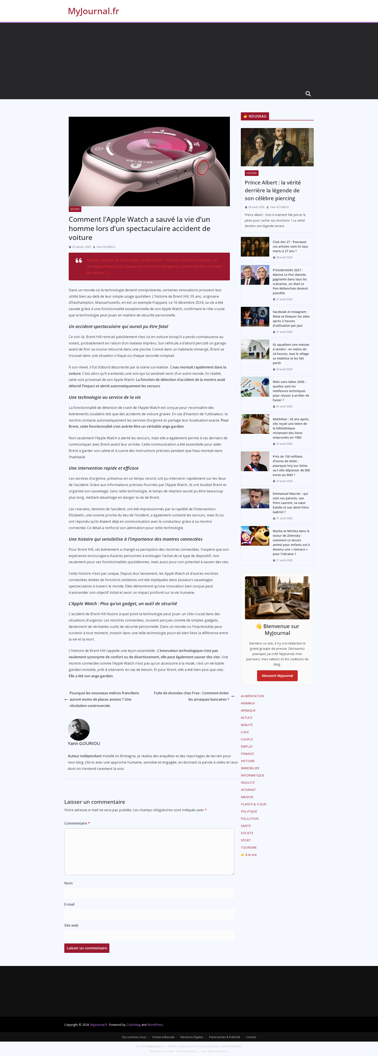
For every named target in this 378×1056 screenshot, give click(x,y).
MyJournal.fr (93, 11)
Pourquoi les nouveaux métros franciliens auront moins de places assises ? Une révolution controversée (104, 699)
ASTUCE (246, 718)
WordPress (155, 1025)
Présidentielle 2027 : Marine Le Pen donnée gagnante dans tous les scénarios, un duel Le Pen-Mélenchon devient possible (290, 281)
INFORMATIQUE (252, 775)
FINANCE (247, 754)
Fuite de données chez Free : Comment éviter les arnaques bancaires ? (191, 696)
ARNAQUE (248, 710)
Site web (71, 925)
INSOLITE (248, 782)
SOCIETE (75, 209)
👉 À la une (249, 855)
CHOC (245, 732)
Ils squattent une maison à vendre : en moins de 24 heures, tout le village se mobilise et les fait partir (291, 353)
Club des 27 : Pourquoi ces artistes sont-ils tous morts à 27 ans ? (290, 246)
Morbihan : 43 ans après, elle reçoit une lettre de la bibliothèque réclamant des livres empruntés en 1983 (291, 428)
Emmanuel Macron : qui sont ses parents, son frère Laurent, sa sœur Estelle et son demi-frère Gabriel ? (291, 503)
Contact (251, 1037)
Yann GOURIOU (106, 247)
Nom (68, 883)
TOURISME (249, 847)
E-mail (69, 904)
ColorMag (133, 1025)
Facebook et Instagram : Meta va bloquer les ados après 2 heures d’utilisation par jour (291, 319)
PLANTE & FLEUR (253, 804)
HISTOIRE (252, 173)
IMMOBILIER (250, 768)
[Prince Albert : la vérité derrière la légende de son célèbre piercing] (277, 147)
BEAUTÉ (247, 725)
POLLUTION (250, 818)
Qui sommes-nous (134, 1037)
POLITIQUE (249, 811)
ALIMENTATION (252, 696)
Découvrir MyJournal (277, 676)
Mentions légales (191, 1037)
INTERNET (248, 790)
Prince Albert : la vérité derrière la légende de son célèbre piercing (273, 190)
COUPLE (247, 739)
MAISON (247, 797)
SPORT (246, 840)
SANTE (246, 826)
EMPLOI (246, 746)
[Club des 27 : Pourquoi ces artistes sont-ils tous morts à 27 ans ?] (255, 249)
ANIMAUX (248, 703)
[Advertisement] (189, 55)
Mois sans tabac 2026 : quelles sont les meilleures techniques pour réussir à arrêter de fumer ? (291, 391)
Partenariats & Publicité (224, 1037)
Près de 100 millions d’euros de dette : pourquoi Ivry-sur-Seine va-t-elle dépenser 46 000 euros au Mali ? (291, 465)
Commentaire (77, 823)
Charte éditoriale (163, 1037)
